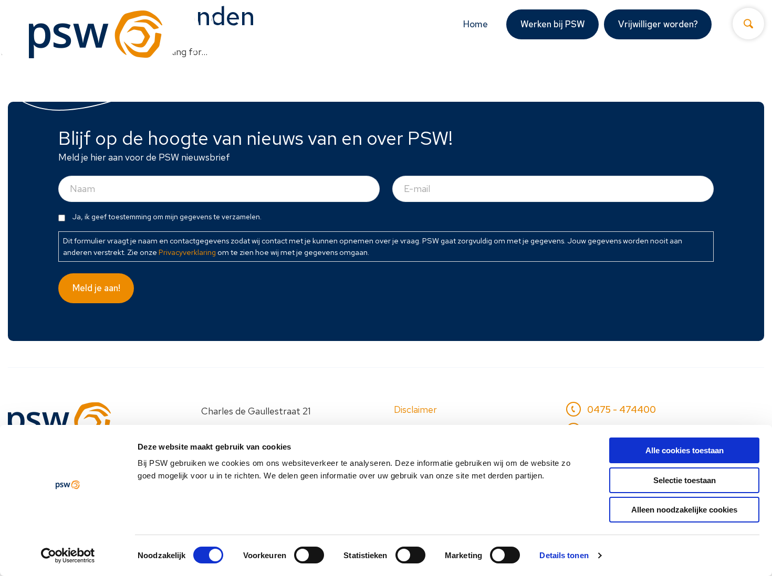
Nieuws (592, 71)
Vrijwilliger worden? (658, 24)
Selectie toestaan (684, 480)
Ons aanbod (406, 71)
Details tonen (563, 555)
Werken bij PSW (552, 24)
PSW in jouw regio (510, 71)
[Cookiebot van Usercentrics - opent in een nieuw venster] (68, 555)
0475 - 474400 (621, 409)
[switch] (309, 555)
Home (475, 24)
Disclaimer (415, 409)
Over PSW (656, 71)
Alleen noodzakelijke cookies (684, 509)
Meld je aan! (96, 288)
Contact (733, 71)
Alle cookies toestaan (684, 450)
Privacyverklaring (187, 252)
